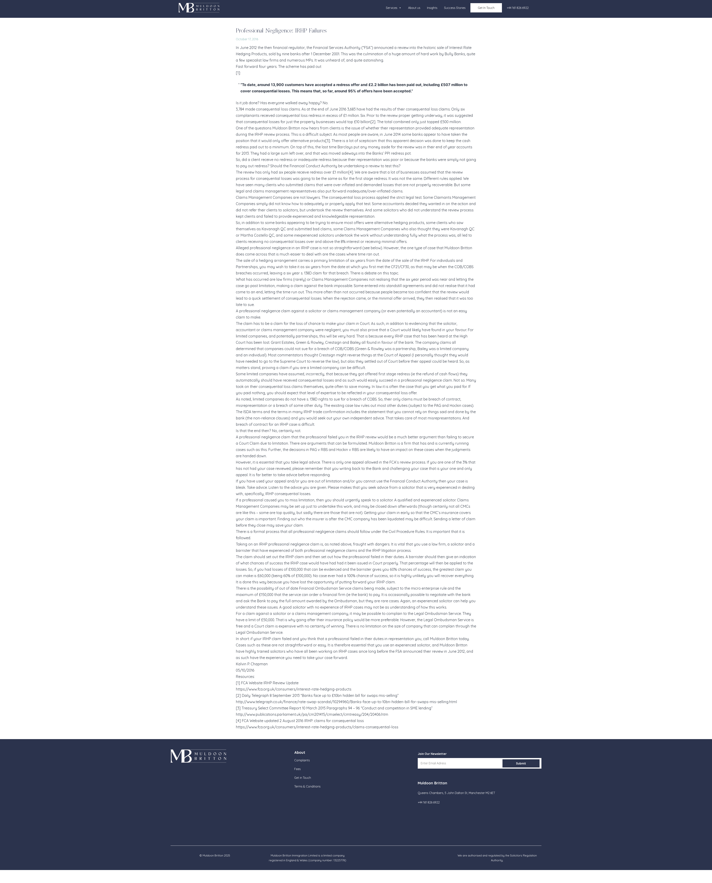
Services (391, 8)
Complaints (302, 760)
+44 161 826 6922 (518, 8)
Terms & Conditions (307, 786)
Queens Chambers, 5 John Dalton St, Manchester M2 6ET (456, 793)
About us (414, 8)
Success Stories (455, 8)
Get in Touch (302, 778)
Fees (297, 769)
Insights (432, 8)
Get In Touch (486, 8)
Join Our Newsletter (432, 754)
